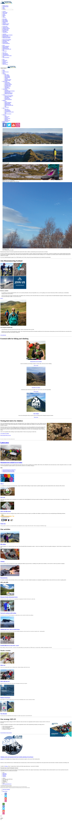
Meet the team (5, 60)
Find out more (36, 391)
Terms (6, 789)
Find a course (36, 365)
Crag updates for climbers (4, 433)
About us (4, 17)
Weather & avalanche (6, 28)
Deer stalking (5, 41)
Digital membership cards (9, 105)
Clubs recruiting (5, 53)
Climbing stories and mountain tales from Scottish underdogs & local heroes (16, 757)
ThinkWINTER (5, 32)
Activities (4, 11)
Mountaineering (5, 21)
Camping (4, 22)
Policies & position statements (7, 34)
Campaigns (6, 89)
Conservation (5, 13)
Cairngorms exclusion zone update (8, 470)
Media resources (5, 64)
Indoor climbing (5, 20)
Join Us (4, 8)
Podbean (6, 766)
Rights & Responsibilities (7, 39)
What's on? (2, 665)
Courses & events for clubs (7, 55)
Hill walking (5, 18)
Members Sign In (5, 5)
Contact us (4, 776)
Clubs (3, 16)
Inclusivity (4, 63)
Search (4, 122)
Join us (4, 45)
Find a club (4, 52)
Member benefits (5, 47)
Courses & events (5, 6)
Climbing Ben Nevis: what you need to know (10, 629)
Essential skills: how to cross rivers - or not (9, 645)
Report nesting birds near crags (5, 435)
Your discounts (3, 713)
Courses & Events (6, 71)
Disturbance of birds (6, 40)
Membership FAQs (6, 48)
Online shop (5, 50)
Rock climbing (5, 19)
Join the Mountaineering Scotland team (9, 469)
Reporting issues (5, 42)
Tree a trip (2, 497)
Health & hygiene (5, 30)
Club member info (6, 54)
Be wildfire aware (5, 29)
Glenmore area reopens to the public (9, 471)
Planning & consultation (7, 36)
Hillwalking (4, 773)
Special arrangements (6, 43)
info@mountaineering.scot (7, 783)
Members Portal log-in (5, 697)
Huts (3, 56)
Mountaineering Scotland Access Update (11, 462)
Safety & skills (5, 12)
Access (4, 14)
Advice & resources (6, 57)
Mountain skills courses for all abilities (36, 361)
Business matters (5, 62)
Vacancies (4, 61)
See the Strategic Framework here (6, 732)
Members (4, 15)
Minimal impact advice (6, 37)
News (3, 7)
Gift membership (3, 335)
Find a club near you (4, 681)
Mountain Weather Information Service (8, 597)
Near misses (5, 31)
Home (4, 69)
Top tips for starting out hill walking (8, 613)
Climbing (2, 561)
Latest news (4, 442)
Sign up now (36, 417)
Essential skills (5, 26)
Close (2, 818)
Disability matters (5, 24)
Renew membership (6, 46)
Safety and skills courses (5, 511)
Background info (5, 35)
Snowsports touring (6, 23)
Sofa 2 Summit (36, 413)
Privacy (5, 791)
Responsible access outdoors (36, 387)
